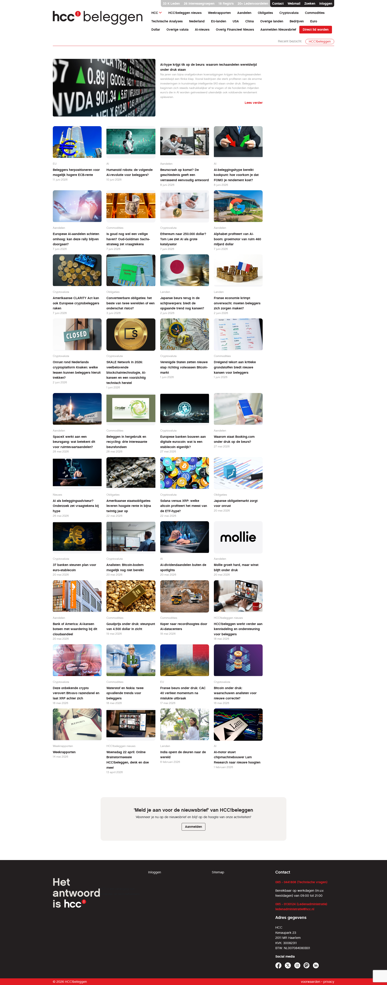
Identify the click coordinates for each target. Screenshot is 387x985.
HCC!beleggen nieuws (185, 13)
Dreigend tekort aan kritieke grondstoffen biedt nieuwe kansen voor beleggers (235, 367)
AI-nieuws (202, 29)
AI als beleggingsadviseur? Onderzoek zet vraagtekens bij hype (76, 506)
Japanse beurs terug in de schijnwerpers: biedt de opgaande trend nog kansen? (182, 303)
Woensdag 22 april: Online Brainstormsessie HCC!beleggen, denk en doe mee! (127, 760)
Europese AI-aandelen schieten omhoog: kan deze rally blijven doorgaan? (76, 239)
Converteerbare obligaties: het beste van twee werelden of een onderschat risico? (130, 303)
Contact (278, 3)
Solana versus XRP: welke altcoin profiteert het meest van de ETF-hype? (183, 506)
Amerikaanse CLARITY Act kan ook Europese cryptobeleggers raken (76, 303)
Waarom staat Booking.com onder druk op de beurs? (234, 439)
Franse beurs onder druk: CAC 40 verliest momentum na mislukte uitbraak (183, 693)
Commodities (315, 13)
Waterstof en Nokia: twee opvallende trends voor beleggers (125, 693)
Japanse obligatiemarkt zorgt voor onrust (236, 503)
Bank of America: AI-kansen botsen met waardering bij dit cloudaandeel (75, 629)
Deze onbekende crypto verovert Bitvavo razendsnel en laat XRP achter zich (76, 693)
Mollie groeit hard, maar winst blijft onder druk (236, 567)
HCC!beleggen (320, 41)
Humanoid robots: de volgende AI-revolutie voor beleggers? (129, 172)
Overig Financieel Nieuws (235, 29)
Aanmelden (193, 827)
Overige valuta (177, 29)
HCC (154, 13)
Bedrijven (297, 21)
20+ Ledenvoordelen (253, 3)
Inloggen (325, 3)
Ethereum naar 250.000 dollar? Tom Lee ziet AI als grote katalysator (183, 239)
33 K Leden (171, 3)
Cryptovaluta (289, 13)
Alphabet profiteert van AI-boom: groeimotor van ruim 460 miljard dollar (237, 239)
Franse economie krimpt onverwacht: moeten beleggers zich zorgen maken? (237, 303)
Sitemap (218, 872)
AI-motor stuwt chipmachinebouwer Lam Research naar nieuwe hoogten (237, 757)
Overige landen (271, 21)
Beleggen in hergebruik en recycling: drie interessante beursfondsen (126, 442)
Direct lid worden (316, 29)
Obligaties (265, 13)
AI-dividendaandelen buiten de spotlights (183, 567)
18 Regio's (226, 3)
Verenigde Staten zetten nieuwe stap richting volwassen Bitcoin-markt (184, 367)
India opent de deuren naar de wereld (183, 754)
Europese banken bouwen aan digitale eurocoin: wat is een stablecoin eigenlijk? (183, 442)
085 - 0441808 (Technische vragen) (301, 882)
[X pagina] (288, 965)
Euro (313, 21)
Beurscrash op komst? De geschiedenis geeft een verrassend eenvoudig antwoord (184, 175)
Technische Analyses (167, 21)
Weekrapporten (219, 13)
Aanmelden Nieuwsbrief (278, 29)
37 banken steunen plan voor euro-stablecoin (74, 567)
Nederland (197, 21)
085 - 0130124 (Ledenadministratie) (301, 904)
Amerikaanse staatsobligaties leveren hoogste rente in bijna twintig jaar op (128, 506)
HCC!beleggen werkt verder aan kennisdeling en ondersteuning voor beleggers (238, 629)
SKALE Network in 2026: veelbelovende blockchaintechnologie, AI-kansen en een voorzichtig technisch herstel (126, 372)
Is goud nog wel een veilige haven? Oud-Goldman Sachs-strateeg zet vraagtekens (128, 239)
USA (236, 21)
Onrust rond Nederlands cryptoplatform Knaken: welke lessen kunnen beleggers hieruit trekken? (77, 370)
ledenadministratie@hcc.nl (294, 909)
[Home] (98, 18)
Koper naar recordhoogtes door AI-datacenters (183, 626)
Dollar (155, 29)
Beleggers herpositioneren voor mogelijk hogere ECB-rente (76, 172)
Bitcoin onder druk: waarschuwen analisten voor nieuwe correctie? (235, 693)
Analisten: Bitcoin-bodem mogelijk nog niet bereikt (125, 567)
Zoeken (309, 3)
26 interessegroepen (199, 3)
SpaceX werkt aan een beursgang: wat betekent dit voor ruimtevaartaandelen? (74, 442)
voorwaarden (310, 982)
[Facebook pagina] (278, 965)
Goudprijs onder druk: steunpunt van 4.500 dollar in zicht (130, 626)
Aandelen (244, 13)
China (249, 21)
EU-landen (218, 21)
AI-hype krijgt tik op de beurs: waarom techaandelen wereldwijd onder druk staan (208, 67)
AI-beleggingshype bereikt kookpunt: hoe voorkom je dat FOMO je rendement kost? (236, 175)
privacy (328, 982)
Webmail (294, 3)
